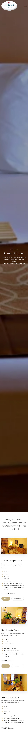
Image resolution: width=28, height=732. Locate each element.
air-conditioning (13, 585)
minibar (22, 587)
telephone (6, 589)
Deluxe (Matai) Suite (10, 697)
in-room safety (12, 587)
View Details (17, 598)
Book (5, 598)
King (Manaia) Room (10, 630)
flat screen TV (20, 585)
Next (23, 616)
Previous (5, 616)
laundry (18, 587)
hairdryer (6, 587)
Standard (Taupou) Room (11, 560)
